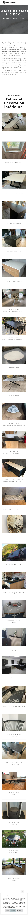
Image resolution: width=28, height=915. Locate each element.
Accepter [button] (13, 910)
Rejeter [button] (7, 910)
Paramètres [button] (20, 910)
